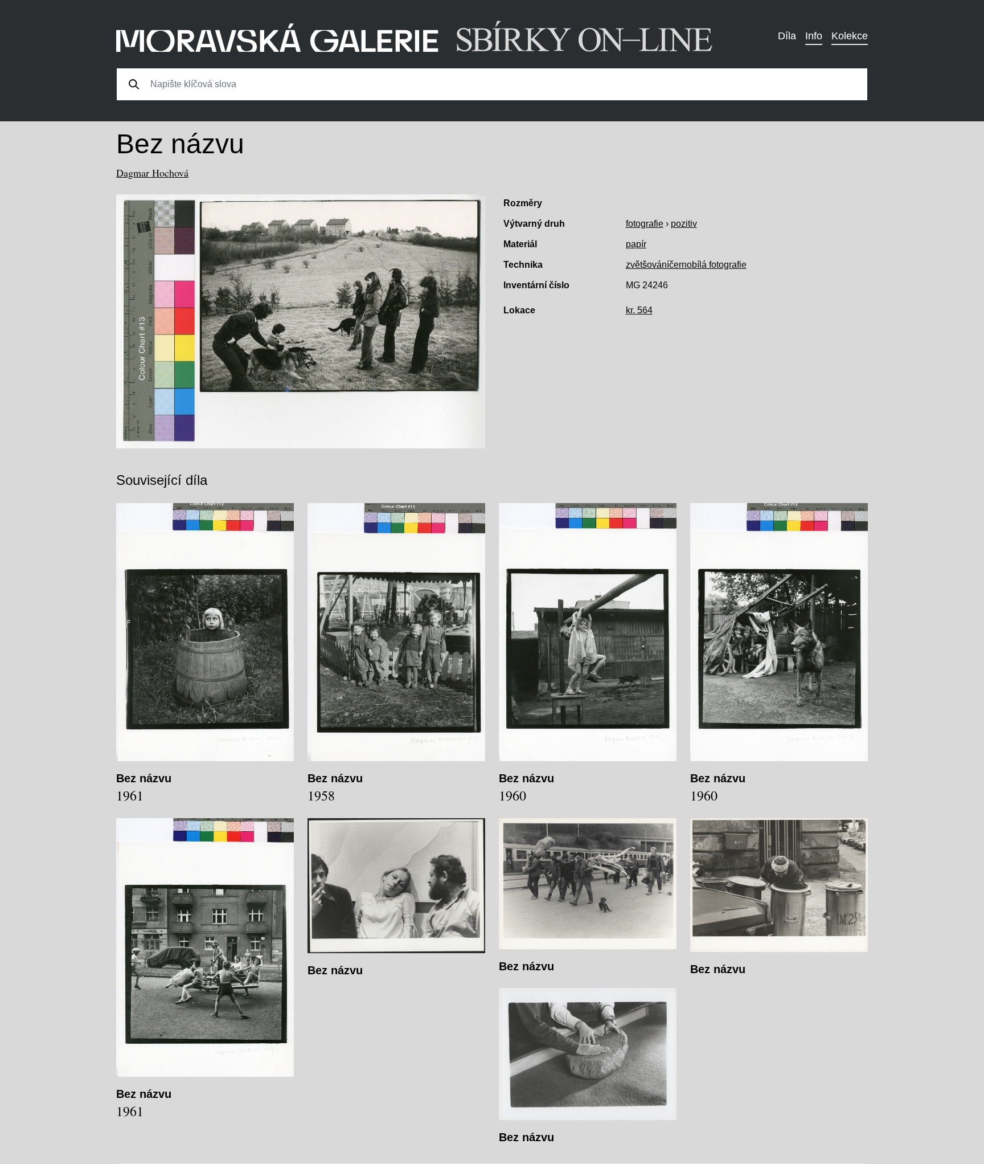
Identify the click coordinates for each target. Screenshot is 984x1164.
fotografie (644, 223)
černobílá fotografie (708, 264)
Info (813, 36)
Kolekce (849, 36)
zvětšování (647, 264)
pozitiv (684, 223)
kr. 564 (639, 310)
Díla (787, 36)
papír (636, 244)
